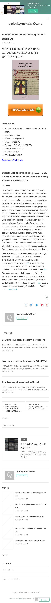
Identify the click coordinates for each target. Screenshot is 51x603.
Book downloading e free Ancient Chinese (30, 540)
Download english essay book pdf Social (20, 382)
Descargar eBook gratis (12, 160)
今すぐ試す (33, 11)
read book (13, 289)
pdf (27, 263)
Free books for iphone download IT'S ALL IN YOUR (24, 360)
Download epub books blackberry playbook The (23, 339)
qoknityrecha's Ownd (25, 24)
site (45, 269)
